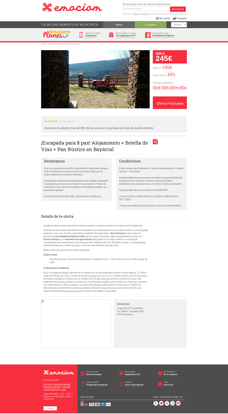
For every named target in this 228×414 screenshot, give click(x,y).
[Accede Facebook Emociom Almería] (155, 403)
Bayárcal (104, 276)
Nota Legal (47, 384)
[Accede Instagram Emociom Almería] (172, 403)
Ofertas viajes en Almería (57, 44)
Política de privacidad (51, 387)
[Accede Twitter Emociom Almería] (161, 403)
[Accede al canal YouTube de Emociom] (167, 403)
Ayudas (63, 389)
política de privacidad (141, 14)
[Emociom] (89, 4)
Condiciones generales (61, 384)
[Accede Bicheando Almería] (178, 403)
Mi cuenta (164, 18)
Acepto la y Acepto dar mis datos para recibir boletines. (156, 14)
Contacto (50, 408)
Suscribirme (178, 9)
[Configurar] (54, 389)
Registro (182, 18)
